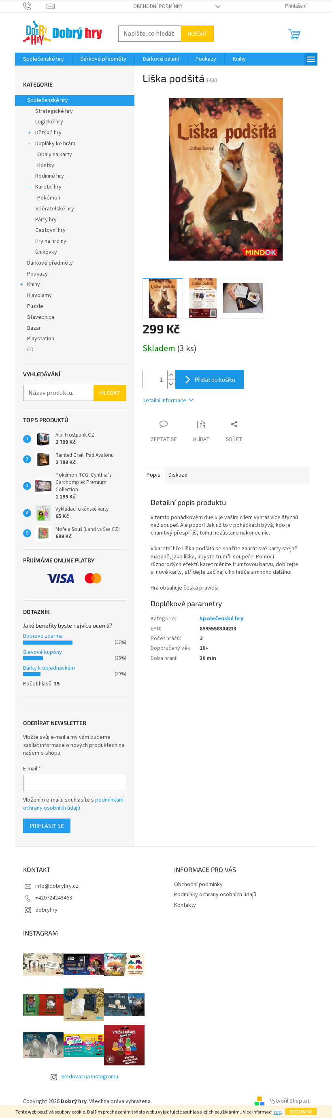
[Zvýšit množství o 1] (171, 375)
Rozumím (301, 1111)
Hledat (197, 33)
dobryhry (46, 910)
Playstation (40, 339)
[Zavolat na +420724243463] (35, 6)
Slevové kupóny (42, 652)
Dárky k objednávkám (49, 668)
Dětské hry (48, 133)
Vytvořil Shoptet (289, 1101)
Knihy (33, 284)
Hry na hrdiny (50, 241)
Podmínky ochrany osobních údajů (215, 895)
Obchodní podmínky (158, 6)
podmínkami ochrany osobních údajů (74, 804)
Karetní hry (48, 187)
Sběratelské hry (54, 209)
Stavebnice (41, 317)
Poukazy (37, 274)
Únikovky (46, 252)
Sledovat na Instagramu (89, 1077)
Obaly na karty (54, 155)
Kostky (45, 165)
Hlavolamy (39, 295)
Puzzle (35, 306)
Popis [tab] (153, 475)
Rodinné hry (49, 176)
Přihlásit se (47, 825)
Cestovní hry (50, 230)
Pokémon (48, 198)
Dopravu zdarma (43, 636)
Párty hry (46, 220)
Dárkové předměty (50, 263)
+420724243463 (53, 898)
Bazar (34, 328)
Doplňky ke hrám (55, 144)
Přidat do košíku (215, 379)
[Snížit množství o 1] (171, 384)
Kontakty (185, 905)
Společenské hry (47, 100)
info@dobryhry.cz (57, 886)
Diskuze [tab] (177, 475)
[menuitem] (43, 59)
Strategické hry (54, 111)
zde (277, 1112)
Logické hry (49, 122)
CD (30, 350)
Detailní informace (164, 401)
